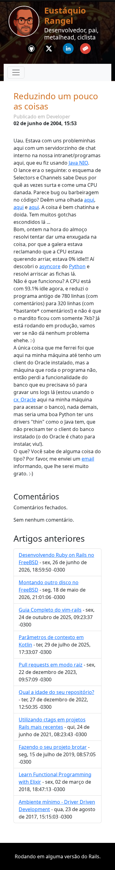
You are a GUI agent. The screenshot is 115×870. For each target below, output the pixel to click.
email (88, 458)
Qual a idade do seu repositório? (56, 692)
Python (77, 266)
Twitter (48, 46)
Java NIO (78, 162)
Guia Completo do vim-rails (50, 609)
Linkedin (68, 46)
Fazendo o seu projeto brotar (53, 747)
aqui (89, 199)
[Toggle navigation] (16, 72)
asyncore (49, 266)
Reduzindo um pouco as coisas (55, 101)
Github (31, 46)
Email (85, 46)
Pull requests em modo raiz (50, 664)
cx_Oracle (24, 399)
